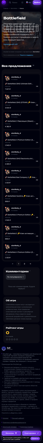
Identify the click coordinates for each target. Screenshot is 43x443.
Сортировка (30, 433)
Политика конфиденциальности (14, 422)
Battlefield (14, 8)
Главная (5, 8)
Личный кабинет (18, 418)
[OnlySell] (7, 348)
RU (30, 2)
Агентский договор (9, 427)
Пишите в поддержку (26, 55)
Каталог (5, 418)
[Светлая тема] (22, 2)
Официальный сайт (10, 44)
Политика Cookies (26, 427)
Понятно (35, 438)
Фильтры (10, 433)
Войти (37, 2)
